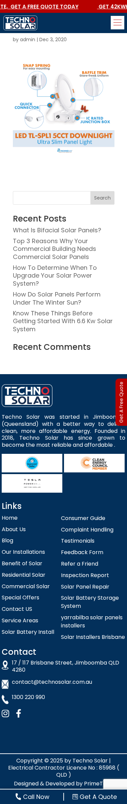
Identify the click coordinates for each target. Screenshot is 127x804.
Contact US (17, 609)
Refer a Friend (79, 564)
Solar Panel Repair (85, 587)
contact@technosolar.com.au (52, 682)
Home (10, 518)
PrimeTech (98, 783)
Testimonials (77, 541)
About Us (14, 529)
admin (27, 39)
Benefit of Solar (22, 563)
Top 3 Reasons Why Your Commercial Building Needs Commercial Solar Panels (54, 249)
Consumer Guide (83, 518)
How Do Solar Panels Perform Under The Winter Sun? (57, 298)
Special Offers (20, 597)
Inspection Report (85, 575)
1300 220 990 (28, 697)
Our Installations (23, 552)
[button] (117, 22)
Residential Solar (23, 575)
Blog (7, 540)
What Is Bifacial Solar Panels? (57, 230)
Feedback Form (82, 552)
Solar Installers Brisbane (93, 637)
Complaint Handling (87, 530)
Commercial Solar (26, 586)
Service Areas (20, 620)
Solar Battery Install (28, 632)
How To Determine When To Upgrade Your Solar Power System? (55, 275)
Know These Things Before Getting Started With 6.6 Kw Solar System (63, 321)
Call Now (36, 797)
